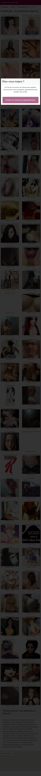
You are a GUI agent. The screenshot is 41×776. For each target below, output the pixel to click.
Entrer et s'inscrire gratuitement (20, 100)
